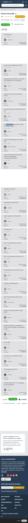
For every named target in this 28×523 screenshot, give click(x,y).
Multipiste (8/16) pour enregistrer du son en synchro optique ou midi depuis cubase (14, 327)
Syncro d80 (7, 342)
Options (25, 403)
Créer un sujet (5, 24)
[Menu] (26, 5)
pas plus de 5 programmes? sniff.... (13, 65)
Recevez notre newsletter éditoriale (10, 484)
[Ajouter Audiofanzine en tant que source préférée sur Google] (8, 449)
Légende (5, 399)
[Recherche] (3, 5)
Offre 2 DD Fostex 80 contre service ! (14, 256)
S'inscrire (24, 399)
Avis (12, 20)
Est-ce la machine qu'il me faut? (12, 243)
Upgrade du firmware (9, 189)
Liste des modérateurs (9, 403)
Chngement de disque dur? (11, 202)
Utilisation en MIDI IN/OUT (11, 283)
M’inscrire (18, 487)
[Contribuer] (12, 24)
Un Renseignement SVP (10, 369)
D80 (7, 36)
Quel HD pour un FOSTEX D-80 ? (13, 356)
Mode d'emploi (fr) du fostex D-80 (13, 297)
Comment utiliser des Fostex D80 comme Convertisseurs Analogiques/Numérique (13, 156)
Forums (23, 20)
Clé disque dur (8, 34)
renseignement (8, 229)
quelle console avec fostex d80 (12, 216)
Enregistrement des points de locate (13, 270)
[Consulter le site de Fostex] (15, 13)
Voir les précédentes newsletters (9, 491)
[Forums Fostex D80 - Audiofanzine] (6, 2)
